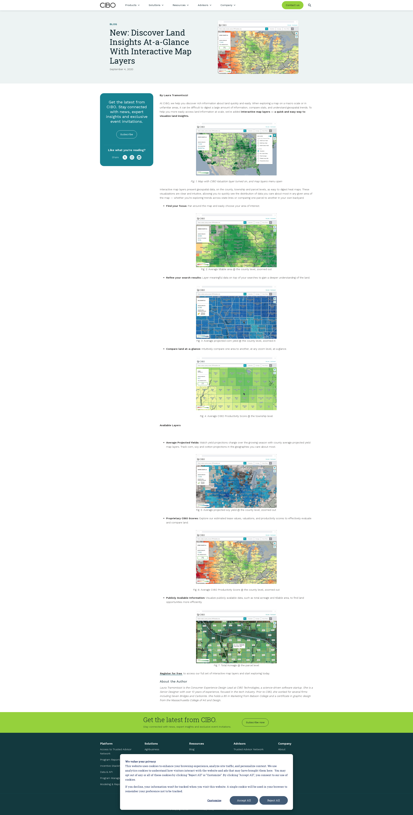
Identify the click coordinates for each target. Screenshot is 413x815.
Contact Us (284, 767)
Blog (191, 749)
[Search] (309, 5)
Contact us (292, 5)
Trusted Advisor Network (248, 749)
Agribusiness (152, 749)
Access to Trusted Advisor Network (115, 751)
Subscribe (126, 134)
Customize (214, 800)
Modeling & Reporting (113, 784)
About (281, 749)
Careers (282, 761)
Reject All (273, 800)
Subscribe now (255, 722)
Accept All (244, 800)
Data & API (106, 771)
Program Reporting (111, 759)
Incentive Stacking (110, 765)
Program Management (113, 778)
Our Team (284, 755)
